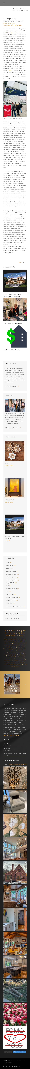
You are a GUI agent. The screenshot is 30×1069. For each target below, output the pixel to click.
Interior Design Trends (11, 577)
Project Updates (10, 594)
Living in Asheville (10, 583)
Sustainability (10, 25)
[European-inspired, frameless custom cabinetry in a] (15, 966)
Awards (8, 562)
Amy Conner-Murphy (10, 23)
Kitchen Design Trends (11, 580)
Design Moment (10, 565)
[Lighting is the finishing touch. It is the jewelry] (15, 777)
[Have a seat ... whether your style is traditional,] (15, 801)
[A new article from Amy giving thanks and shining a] (15, 990)
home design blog (9, 372)
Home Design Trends (11, 574)
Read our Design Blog (10, 386)
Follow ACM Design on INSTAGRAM (18, 764)
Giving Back (9, 568)
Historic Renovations (11, 571)
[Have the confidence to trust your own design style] (15, 1037)
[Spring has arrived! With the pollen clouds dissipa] (15, 896)
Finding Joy (8, 463)
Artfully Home (9, 500)
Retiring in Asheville (10, 600)
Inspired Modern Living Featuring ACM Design (14, 753)
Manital (10, 70)
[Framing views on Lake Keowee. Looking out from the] (15, 872)
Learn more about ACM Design (11, 735)
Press (7, 591)
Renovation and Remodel (12, 597)
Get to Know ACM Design (11, 427)
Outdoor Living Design (11, 588)
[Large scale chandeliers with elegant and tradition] (15, 848)
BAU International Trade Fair (12, 32)
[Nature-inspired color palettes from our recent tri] (15, 1014)
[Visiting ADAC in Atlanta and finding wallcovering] (15, 825)
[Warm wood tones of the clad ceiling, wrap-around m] (15, 943)
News (4, 25)
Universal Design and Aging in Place (15, 606)
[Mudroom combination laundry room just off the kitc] (15, 919)
